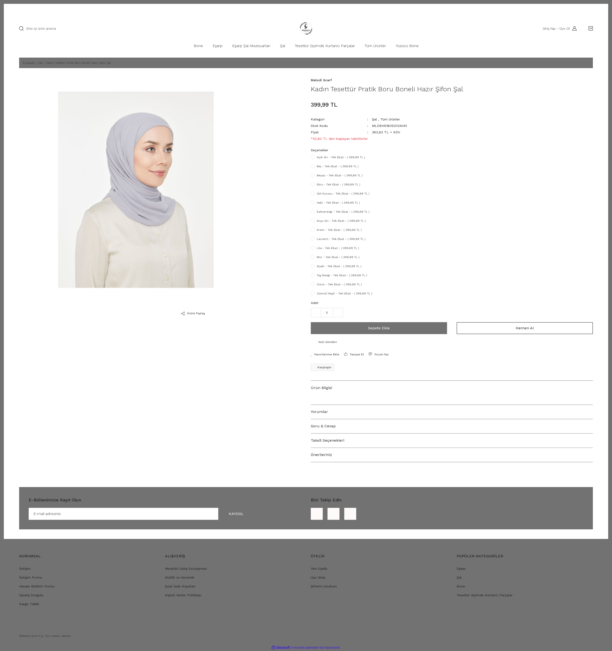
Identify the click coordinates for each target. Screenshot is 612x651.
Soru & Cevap (323, 426)
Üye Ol (564, 28)
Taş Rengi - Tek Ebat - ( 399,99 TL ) (342, 275)
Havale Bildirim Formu (37, 586)
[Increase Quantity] (338, 312)
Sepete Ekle (379, 328)
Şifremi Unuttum (324, 586)
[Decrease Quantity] (316, 312)
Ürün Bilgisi (321, 387)
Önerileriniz (321, 454)
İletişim (25, 568)
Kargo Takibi (29, 604)
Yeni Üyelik (319, 568)
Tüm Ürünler (390, 119)
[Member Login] (573, 28)
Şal (374, 119)
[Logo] (306, 28)
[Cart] (589, 28)
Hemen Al (525, 328)
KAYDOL (236, 513)
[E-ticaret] (305, 647)
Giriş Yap (549, 28)
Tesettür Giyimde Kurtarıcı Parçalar (485, 595)
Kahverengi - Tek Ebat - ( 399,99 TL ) (343, 211)
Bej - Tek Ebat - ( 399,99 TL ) (338, 166)
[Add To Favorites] (325, 354)
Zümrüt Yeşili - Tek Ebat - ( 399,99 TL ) (344, 293)
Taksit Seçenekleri (327, 440)
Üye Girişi (318, 577)
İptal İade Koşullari (180, 586)
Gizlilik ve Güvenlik (179, 577)
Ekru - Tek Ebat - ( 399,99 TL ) (338, 184)
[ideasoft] (280, 647)
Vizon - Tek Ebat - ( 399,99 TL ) (339, 284)
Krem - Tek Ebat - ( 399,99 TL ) (339, 230)
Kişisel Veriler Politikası (183, 595)
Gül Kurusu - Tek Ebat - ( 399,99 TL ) (343, 193)
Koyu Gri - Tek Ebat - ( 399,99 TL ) (341, 220)
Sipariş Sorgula (31, 595)
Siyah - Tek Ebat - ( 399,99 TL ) (339, 266)
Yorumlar (319, 411)
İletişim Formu (30, 577)
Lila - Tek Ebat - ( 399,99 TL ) (338, 248)
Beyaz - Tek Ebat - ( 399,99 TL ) (340, 175)
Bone (461, 586)
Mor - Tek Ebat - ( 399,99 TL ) (338, 257)
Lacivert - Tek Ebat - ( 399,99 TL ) (341, 239)
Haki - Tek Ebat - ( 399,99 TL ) (338, 202)
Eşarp (461, 568)
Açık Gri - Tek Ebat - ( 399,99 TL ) (341, 157)
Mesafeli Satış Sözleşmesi (186, 568)
